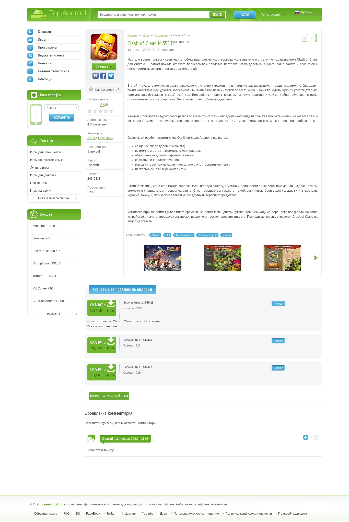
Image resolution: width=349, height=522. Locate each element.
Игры (91, 138)
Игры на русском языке (47, 160)
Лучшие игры (39, 167)
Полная (278, 303)
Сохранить (61, 117)
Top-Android (59, 15)
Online (156, 235)
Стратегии (105, 138)
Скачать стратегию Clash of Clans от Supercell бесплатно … (126, 324)
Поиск (217, 15)
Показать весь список (53, 198)
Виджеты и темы (51, 55)
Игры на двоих (40, 190)
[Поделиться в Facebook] (103, 76)
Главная (44, 31)
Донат (227, 235)
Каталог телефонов (53, 71)
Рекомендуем (208, 235)
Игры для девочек (43, 175)
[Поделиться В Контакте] (95, 76)
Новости (45, 63)
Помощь (45, 79)
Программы (47, 47)
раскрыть (54, 313)
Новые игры (39, 183)
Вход (245, 15)
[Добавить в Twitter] (111, 76)
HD (168, 235)
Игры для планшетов (45, 152)
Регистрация (270, 14)
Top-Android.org (52, 504)
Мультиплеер (184, 235)
